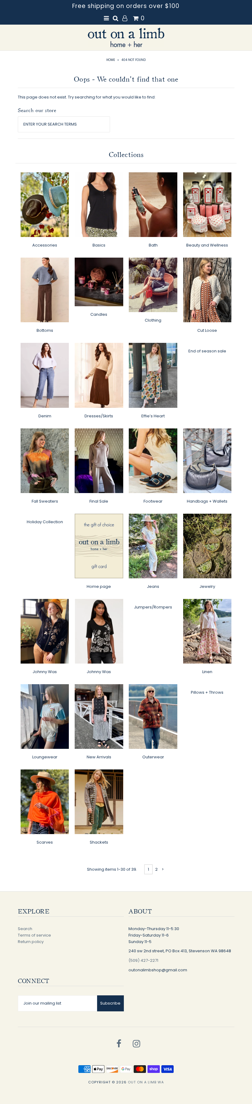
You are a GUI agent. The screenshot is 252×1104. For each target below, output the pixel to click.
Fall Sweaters (45, 501)
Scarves (45, 842)
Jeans (153, 586)
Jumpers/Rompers (153, 607)
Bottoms (45, 330)
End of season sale (207, 351)
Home (110, 60)
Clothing (153, 320)
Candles (98, 314)
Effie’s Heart (153, 416)
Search (25, 929)
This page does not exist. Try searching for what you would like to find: (87, 97)
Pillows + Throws (207, 692)
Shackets (99, 842)
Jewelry (207, 586)
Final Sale (98, 501)
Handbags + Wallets (207, 501)
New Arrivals (99, 757)
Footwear (153, 501)
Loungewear (44, 757)
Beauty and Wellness (207, 245)
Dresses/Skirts (99, 416)
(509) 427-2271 (143, 960)
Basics (99, 245)
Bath (153, 245)
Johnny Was (45, 672)
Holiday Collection (45, 522)
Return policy (31, 942)
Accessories (44, 245)
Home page (99, 586)
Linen (207, 672)
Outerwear (153, 757)
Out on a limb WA (146, 1082)
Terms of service (34, 935)
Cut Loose (207, 330)
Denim (44, 416)
